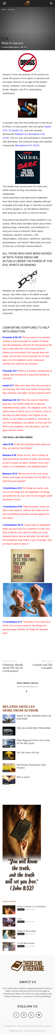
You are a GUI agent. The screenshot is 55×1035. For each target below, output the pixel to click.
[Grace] (9, 922)
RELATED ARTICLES (19, 706)
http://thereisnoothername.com (27, 686)
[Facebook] (5, 649)
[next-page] (8, 789)
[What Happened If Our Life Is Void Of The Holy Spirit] (9, 743)
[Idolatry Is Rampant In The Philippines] (9, 909)
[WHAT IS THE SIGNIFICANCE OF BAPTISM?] (9, 718)
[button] (4, 3)
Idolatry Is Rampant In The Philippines (31, 907)
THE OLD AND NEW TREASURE (33, 728)
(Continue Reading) (42, 996)
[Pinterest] (16, 649)
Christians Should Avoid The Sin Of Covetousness (13, 667)
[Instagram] (24, 1015)
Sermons (11, 9)
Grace (19, 919)
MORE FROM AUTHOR (20, 710)
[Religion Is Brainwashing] (9, 934)
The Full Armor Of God (28, 752)
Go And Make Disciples (26, 943)
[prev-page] (4, 789)
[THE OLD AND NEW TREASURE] (9, 731)
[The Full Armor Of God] (9, 755)
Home (3, 9)
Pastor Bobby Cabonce (11, 47)
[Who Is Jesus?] (9, 780)
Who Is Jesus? (23, 777)
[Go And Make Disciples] (9, 946)
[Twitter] (11, 649)
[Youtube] (39, 1015)
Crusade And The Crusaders (42, 666)
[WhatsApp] (22, 649)
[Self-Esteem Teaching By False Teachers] (9, 767)
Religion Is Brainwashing (26, 931)
